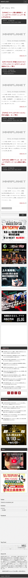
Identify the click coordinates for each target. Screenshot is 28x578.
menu (25, 1)
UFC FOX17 (13, 71)
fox (23, 549)
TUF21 (21, 120)
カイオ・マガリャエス (8, 120)
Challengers (21, 547)
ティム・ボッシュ (7, 22)
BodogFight (3, 549)
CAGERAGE (12, 545)
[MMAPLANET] (6, 2)
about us (20, 549)
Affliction (12, 547)
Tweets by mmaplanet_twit (7, 502)
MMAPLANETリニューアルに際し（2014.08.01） (14, 571)
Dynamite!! (7, 549)
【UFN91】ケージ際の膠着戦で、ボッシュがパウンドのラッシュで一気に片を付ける (14, 15)
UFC (13, 20)
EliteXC (18, 545)
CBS (1, 545)
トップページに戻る (6, 208)
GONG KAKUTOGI (15, 549)
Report (11, 20)
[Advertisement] (13, 334)
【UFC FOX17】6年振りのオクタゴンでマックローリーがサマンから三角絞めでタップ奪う (13, 64)
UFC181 (5, 169)
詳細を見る (22, 55)
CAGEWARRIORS (7, 547)
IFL (20, 545)
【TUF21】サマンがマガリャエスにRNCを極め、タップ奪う (13, 114)
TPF (10, 549)
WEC (24, 545)
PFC (15, 545)
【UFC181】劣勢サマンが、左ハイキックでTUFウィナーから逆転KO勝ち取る (14, 162)
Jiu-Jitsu (7, 545)
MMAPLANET (7, 576)
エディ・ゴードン (18, 169)
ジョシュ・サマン (14, 22)
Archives (3, 508)
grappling (4, 545)
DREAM (2, 547)
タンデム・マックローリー (9, 73)
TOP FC (15, 547)
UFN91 (19, 22)
